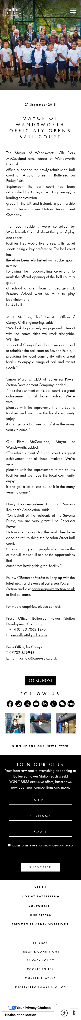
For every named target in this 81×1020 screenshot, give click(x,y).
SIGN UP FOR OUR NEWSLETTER (40, 746)
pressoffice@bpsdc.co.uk (28, 635)
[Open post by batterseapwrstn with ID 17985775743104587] (66, 723)
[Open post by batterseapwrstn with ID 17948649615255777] (15, 723)
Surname (41, 816)
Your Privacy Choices (33, 1008)
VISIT (39, 887)
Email (41, 832)
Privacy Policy (65, 845)
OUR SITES (39, 915)
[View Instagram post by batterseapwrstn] (23, 730)
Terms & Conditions (40, 845)
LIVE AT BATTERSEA (39, 896)
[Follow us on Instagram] (18, 703)
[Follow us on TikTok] (53, 703)
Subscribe (40, 867)
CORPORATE (39, 906)
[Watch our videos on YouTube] (36, 703)
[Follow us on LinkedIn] (44, 703)
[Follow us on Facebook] (10, 703)
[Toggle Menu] (73, 11)
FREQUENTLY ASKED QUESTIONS (40, 923)
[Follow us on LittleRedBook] (71, 703)
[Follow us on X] (27, 703)
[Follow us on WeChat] (62, 703)
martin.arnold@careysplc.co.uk (33, 658)
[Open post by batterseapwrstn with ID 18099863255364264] (40, 723)
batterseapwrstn (15, 716)
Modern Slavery (40, 978)
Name (40, 800)
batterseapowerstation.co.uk (53, 588)
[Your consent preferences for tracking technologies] (74, 1013)
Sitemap (40, 942)
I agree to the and (42, 845)
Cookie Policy (40, 969)
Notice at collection (20, 1015)
